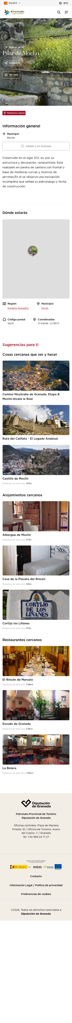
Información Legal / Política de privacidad (36, 885)
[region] (35, 259)
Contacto (36, 876)
